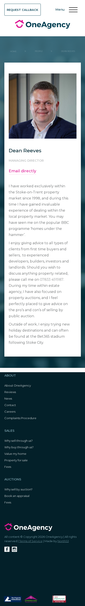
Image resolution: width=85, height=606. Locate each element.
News (8, 398)
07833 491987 (51, 279)
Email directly (22, 171)
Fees (7, 466)
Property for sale (16, 460)
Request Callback (22, 10)
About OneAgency (17, 385)
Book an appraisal (16, 496)
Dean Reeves (68, 51)
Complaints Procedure (20, 418)
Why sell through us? (18, 440)
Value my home (15, 453)
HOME (13, 51)
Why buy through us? (19, 447)
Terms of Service (30, 541)
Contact (10, 405)
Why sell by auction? (18, 489)
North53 (63, 541)
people (39, 51)
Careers (9, 411)
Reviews (10, 392)
